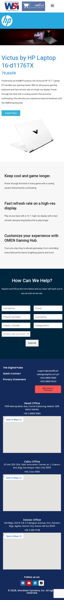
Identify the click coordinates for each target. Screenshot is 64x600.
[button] (52, 5)
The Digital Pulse (13, 367)
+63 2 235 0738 (32, 530)
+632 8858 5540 (48, 381)
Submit (32, 343)
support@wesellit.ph (48, 370)
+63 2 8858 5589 (32, 413)
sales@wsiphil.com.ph (48, 374)
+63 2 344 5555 (32, 471)
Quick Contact (12, 373)
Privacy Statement (14, 379)
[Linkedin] (35, 583)
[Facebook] (23, 583)
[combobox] (16, 334)
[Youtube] (29, 583)
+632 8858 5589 (48, 377)
